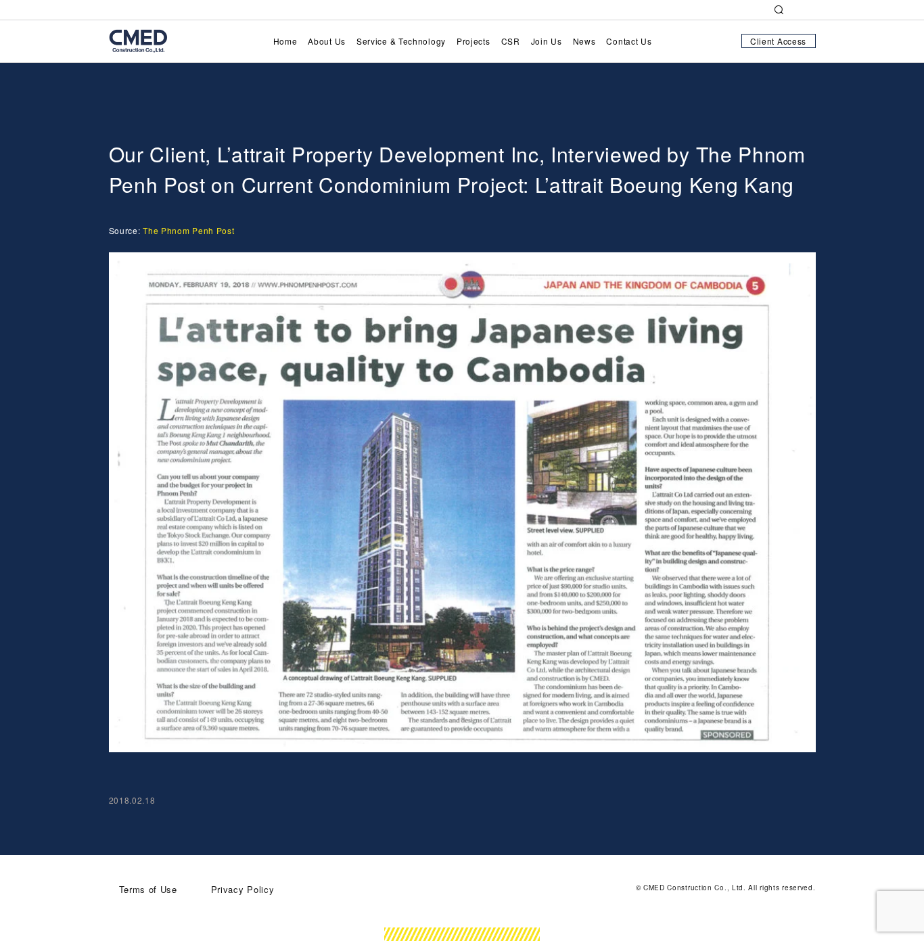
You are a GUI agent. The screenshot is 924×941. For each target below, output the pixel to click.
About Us (327, 41)
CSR (510, 41)
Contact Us (628, 41)
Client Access (778, 41)
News (584, 41)
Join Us (546, 41)
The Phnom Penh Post (188, 230)
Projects (473, 41)
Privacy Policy (243, 889)
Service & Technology (401, 41)
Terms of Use (150, 889)
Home (285, 41)
